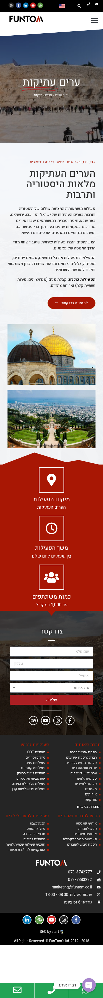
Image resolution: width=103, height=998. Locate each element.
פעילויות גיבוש (34, 744)
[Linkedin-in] (25, 5)
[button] (79, 6)
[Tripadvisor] (40, 5)
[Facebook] (70, 720)
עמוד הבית (62, 95)
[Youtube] (33, 5)
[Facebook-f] (18, 5)
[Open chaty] (89, 985)
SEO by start (50, 931)
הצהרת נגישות (88, 807)
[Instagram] (11, 5)
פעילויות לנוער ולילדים (27, 815)
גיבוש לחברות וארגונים (79, 815)
